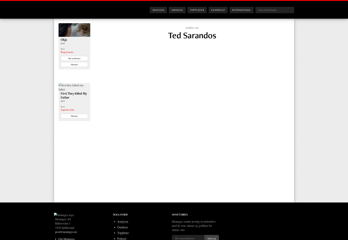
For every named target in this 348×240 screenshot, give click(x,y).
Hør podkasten (74, 58)
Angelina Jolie (67, 109)
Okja (64, 40)
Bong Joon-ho (67, 52)
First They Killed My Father (74, 95)
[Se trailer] (74, 36)
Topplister (197, 10)
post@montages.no (66, 232)
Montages (65, 7)
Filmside (74, 64)
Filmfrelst (218, 10)
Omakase (177, 10)
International (241, 10)
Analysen (158, 10)
